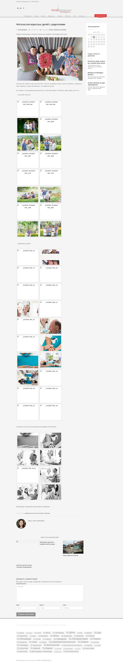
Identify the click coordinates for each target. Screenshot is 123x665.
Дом (80, 633)
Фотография (62, 29)
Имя (18, 605)
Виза (48, 633)
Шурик (49, 648)
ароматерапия (68, 648)
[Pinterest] (23, 8)
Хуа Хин (24, 648)
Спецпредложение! (100, 15)
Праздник (61, 639)
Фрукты (89, 645)
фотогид (23, 651)
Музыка (80, 636)
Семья (84, 642)
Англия (38, 633)
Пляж (38, 639)
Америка (30, 633)
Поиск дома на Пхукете (70, 555)
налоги (78, 648)
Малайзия (44, 636)
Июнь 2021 (96, 32)
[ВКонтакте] (17, 8)
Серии (51, 29)
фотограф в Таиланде (44, 513)
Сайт (64, 605)
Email (42, 605)
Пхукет (96, 639)
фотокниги (58, 651)
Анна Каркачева (22, 29)
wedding (21, 633)
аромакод (59, 648)
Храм (98, 645)
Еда (99, 633)
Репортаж (23, 642)
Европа (89, 633)
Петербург (25, 639)
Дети (72, 632)
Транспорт (37, 645)
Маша (56, 636)
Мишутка (68, 636)
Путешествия (80, 639)
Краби (34, 636)
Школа (36, 648)
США (34, 642)
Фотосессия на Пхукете (73, 645)
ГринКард (59, 633)
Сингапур (96, 642)
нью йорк (89, 648)
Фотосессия (53, 645)
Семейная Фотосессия (31, 513)
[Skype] (20, 8)
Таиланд (55, 29)
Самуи (44, 642)
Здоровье (23, 636)
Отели (91, 636)
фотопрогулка (72, 651)
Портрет (48, 639)
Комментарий (21, 583)
